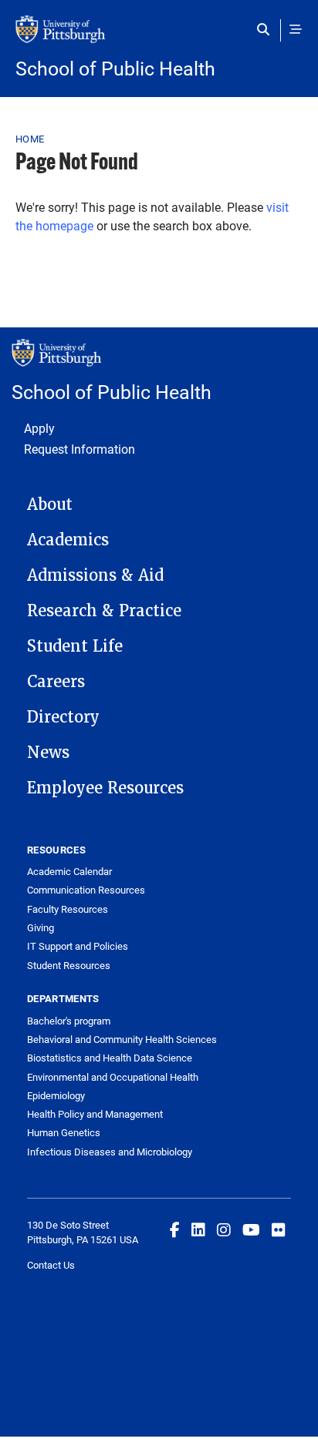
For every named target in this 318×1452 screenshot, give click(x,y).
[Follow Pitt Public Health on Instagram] (224, 1229)
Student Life (75, 646)
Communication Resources (86, 890)
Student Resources (68, 965)
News (48, 753)
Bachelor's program (68, 1021)
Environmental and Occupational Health (112, 1077)
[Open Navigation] (295, 29)
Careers (56, 682)
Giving (40, 927)
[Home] (159, 37)
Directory (63, 717)
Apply (39, 428)
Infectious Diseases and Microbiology (109, 1152)
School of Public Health (115, 68)
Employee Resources (105, 788)
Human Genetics (63, 1132)
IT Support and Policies (77, 946)
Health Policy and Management (95, 1114)
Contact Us (51, 1265)
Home (29, 139)
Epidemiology (56, 1095)
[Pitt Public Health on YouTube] (251, 1229)
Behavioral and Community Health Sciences (122, 1039)
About (50, 505)
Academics (68, 540)
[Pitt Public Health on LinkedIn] (198, 1229)
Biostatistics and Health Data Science (109, 1058)
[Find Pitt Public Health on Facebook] (175, 1229)
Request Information (79, 449)
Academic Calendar (69, 871)
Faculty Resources (67, 909)
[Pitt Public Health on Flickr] (279, 1229)
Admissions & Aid (95, 575)
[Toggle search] (266, 29)
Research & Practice (104, 611)
